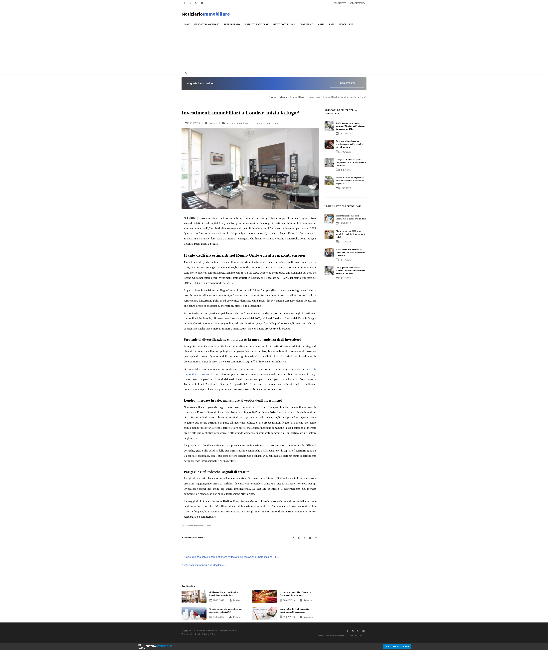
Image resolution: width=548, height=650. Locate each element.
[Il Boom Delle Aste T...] (329, 252)
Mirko (236, 600)
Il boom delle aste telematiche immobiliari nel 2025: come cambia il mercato (351, 252)
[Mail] (202, 3)
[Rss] (196, 3)
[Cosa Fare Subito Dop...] (329, 144)
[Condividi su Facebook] (293, 538)
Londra (208, 526)
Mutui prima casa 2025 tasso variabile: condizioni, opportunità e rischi (350, 234)
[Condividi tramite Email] (316, 538)
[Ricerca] (186, 72)
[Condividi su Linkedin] (310, 538)
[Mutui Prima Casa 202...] (329, 234)
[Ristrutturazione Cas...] (329, 218)
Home (272, 97)
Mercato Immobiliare (291, 97)
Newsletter (340, 3)
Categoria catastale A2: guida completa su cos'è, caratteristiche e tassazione (351, 162)
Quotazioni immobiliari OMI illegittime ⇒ (204, 565)
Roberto (212, 123)
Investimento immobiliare (193, 526)
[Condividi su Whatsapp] (299, 538)
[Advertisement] (274, 50)
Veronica (308, 617)
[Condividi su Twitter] (304, 538)
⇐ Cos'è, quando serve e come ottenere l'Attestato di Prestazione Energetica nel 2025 (230, 557)
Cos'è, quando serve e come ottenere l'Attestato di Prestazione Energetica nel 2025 (350, 126)
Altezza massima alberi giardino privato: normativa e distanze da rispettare (350, 181)
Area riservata (357, 3)
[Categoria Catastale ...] (329, 162)
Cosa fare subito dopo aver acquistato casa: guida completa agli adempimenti (349, 144)
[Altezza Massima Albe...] (329, 180)
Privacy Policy (208, 634)
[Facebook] (184, 3)
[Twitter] (190, 3)
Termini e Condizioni (191, 634)
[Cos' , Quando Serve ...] (329, 126)
